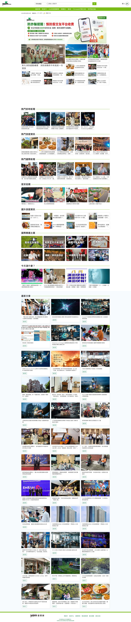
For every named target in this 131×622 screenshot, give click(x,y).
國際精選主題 (28, 232)
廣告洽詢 (98, 616)
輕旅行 (44, 9)
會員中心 (71, 616)
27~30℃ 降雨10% (44, 13)
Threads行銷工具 (79, 9)
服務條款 (77, 616)
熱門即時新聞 (28, 109)
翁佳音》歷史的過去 (28, 343)
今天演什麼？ (28, 265)
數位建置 (91, 616)
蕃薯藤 (6, 3)
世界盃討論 (92, 9)
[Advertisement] (62, 96)
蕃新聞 (37, 9)
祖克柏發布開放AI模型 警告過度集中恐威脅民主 (65, 317)
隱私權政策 (85, 616)
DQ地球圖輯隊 (54, 9)
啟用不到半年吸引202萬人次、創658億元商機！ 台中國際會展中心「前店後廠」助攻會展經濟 (35, 551)
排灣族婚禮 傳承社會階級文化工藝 (91, 420)
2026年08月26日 (26, 13)
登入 (123, 4)
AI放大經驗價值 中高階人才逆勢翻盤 (92, 369)
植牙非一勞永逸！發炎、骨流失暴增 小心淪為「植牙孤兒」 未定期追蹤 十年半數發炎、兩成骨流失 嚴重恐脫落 (65, 396)
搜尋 (69, 9)
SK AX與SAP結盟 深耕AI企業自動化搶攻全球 (64, 550)
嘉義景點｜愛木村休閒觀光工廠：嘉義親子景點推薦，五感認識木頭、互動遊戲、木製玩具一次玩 (65, 603)
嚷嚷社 (63, 9)
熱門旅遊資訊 (28, 134)
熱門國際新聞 (28, 159)
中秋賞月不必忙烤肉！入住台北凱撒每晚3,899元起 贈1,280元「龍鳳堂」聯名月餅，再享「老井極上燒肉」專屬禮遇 (65, 448)
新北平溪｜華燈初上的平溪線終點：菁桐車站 (64, 576)
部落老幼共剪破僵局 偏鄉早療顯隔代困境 (93, 343)
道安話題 (26, 184)
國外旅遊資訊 (28, 209)
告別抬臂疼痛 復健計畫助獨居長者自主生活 (34, 524)
